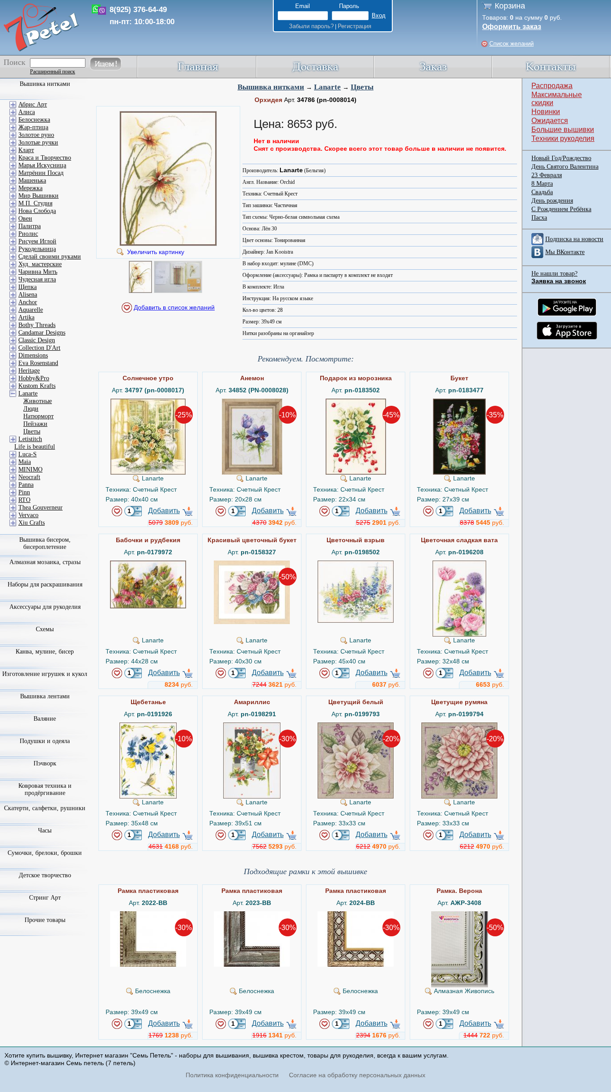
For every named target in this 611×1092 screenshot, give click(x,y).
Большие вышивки (562, 129)
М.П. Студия (35, 203)
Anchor (27, 302)
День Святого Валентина (564, 166)
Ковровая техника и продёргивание (45, 789)
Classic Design (36, 340)
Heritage (29, 370)
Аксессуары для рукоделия (45, 606)
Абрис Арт (32, 104)
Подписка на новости (574, 239)
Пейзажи (35, 424)
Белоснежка (34, 119)
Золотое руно (36, 135)
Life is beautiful (34, 446)
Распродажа (552, 85)
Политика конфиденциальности (232, 1075)
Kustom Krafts (36, 385)
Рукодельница (37, 249)
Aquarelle (30, 309)
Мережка (30, 188)
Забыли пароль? (311, 26)
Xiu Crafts (31, 522)
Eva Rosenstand (38, 363)
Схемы (45, 629)
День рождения (552, 200)
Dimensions (33, 355)
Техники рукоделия (562, 138)
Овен (25, 218)
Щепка (27, 287)
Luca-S (27, 454)
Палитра (29, 226)
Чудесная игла (37, 279)
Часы (44, 830)
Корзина (510, 5)
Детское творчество (45, 875)
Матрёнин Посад (41, 173)
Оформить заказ (511, 26)
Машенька (32, 180)
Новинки (545, 111)
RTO (24, 500)
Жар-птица (33, 127)
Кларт (26, 150)
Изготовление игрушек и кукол (44, 674)
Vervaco (28, 515)
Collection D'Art (39, 347)
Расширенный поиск (52, 71)
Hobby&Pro (33, 378)
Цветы (362, 87)
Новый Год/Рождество (561, 158)
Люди (30, 408)
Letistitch (30, 439)
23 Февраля (546, 175)
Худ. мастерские (40, 264)
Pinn (24, 492)
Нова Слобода (37, 211)
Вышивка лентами (45, 696)
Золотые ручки (38, 142)
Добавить (164, 510)
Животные (37, 401)
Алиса (26, 112)
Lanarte (327, 87)
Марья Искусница (42, 165)
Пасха (539, 217)
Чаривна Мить (37, 271)
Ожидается (549, 120)
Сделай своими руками (49, 256)
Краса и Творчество (44, 157)
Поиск (14, 62)
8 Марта (542, 183)
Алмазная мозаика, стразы (45, 562)
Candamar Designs (41, 332)
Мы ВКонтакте (565, 252)
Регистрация (354, 26)
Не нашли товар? (554, 273)
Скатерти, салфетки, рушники (44, 808)
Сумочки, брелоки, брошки (45, 853)
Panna (26, 484)
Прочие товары (45, 920)
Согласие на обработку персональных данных (357, 1075)
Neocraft (29, 477)
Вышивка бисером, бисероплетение (45, 543)
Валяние (45, 718)
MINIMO (30, 469)
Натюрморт (38, 416)
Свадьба (542, 192)
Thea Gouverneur (40, 507)
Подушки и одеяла (45, 741)
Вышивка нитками (271, 87)
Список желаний (511, 43)
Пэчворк (45, 763)
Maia (24, 462)
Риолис (28, 233)
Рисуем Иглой (37, 241)
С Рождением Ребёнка (561, 209)
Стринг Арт (45, 897)
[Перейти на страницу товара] (148, 402)
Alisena (27, 294)
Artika (26, 317)
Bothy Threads (36, 325)
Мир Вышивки (38, 195)
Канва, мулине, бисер (45, 651)
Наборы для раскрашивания (45, 584)
